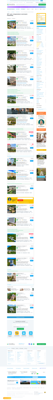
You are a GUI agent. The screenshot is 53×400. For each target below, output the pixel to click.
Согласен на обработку (38, 229)
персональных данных (37, 229)
